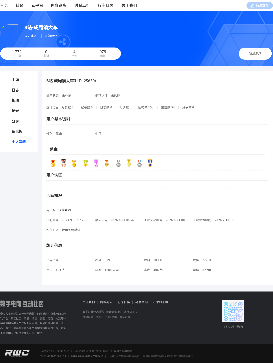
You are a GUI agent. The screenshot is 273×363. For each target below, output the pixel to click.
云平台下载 (160, 302)
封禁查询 (141, 302)
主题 (15, 80)
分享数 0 (188, 107)
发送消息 (255, 53)
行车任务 (106, 6)
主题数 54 (168, 107)
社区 (20, 6)
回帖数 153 (146, 107)
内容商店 (59, 6)
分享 (15, 121)
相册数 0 (125, 107)
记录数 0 (87, 107)
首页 (4, 6)
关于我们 (129, 6)
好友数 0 (67, 107)
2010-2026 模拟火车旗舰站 (87, 356)
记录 (15, 111)
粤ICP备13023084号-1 (53, 356)
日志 (15, 90)
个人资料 (19, 142)
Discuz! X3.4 (62, 350)
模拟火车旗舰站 (123, 350)
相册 (15, 101)
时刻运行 (82, 6)
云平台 (37, 6)
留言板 (17, 132)
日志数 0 (106, 107)
